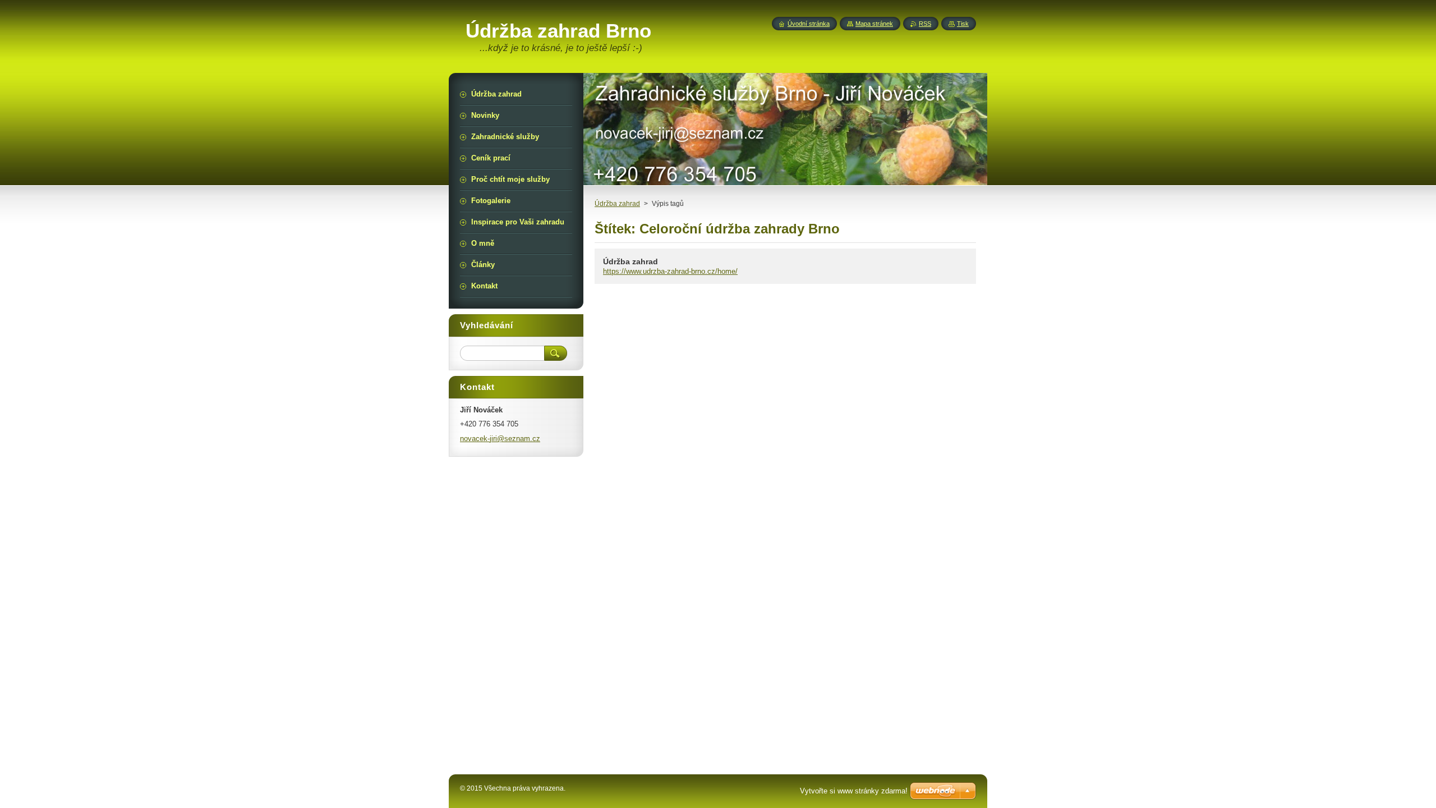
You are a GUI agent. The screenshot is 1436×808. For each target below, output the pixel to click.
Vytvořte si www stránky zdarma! (854, 791)
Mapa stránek (874, 23)
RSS (925, 23)
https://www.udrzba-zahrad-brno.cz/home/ (670, 271)
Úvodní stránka (809, 23)
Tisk (963, 23)
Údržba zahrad (617, 203)
